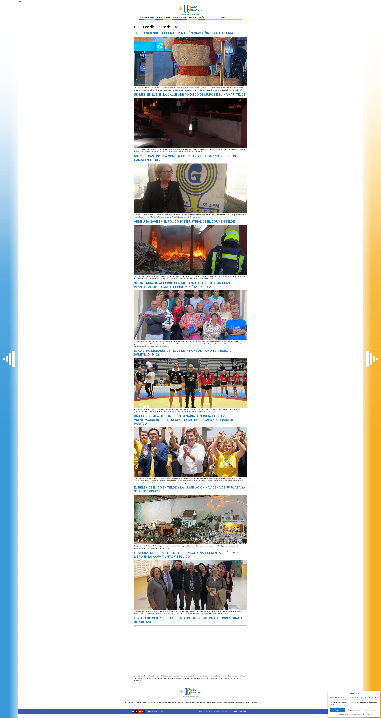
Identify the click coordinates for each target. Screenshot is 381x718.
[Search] (24, 2)
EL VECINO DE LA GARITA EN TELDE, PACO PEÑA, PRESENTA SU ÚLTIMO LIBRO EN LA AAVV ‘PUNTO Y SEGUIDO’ (186, 554)
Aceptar (337, 710)
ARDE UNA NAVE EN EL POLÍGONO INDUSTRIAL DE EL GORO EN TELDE (184, 221)
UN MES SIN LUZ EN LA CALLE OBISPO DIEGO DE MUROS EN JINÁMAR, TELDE (189, 94)
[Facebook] (133, 711)
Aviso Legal (366, 714)
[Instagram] (143, 711)
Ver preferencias (370, 710)
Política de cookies (344, 714)
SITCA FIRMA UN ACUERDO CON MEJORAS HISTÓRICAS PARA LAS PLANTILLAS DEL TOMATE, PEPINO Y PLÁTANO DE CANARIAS (182, 285)
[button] (377, 693)
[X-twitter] (136, 711)
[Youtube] (139, 711)
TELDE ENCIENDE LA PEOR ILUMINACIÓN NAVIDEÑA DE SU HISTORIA (183, 33)
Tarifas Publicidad (244, 711)
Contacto (205, 711)
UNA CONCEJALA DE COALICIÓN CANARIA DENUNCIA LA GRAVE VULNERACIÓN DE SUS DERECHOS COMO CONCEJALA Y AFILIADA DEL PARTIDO (184, 420)
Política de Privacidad (356, 714)
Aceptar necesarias (354, 710)
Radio (200, 711)
